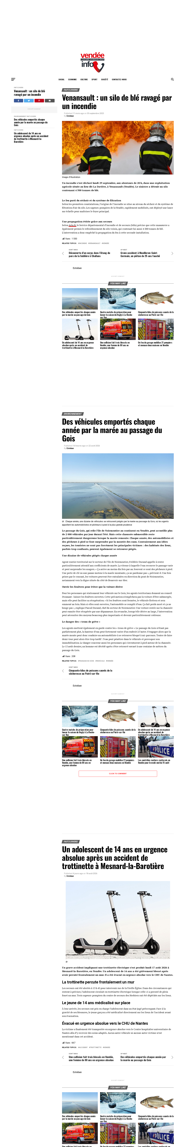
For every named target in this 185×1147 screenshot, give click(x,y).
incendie (83, 243)
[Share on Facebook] (18, 100)
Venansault (94, 243)
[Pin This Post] (39, 100)
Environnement (20, 116)
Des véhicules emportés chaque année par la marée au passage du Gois (30, 122)
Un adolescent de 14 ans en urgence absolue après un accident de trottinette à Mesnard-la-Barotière (31, 137)
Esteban (70, 116)
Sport (94, 79)
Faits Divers (18, 87)
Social (61, 79)
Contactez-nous (119, 79)
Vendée (106, 243)
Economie (72, 79)
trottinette (95, 1047)
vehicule (100, 661)
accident (83, 1047)
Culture (84, 79)
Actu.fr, (72, 225)
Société (104, 79)
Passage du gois (86, 661)
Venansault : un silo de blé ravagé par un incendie (29, 92)
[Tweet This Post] (29, 100)
